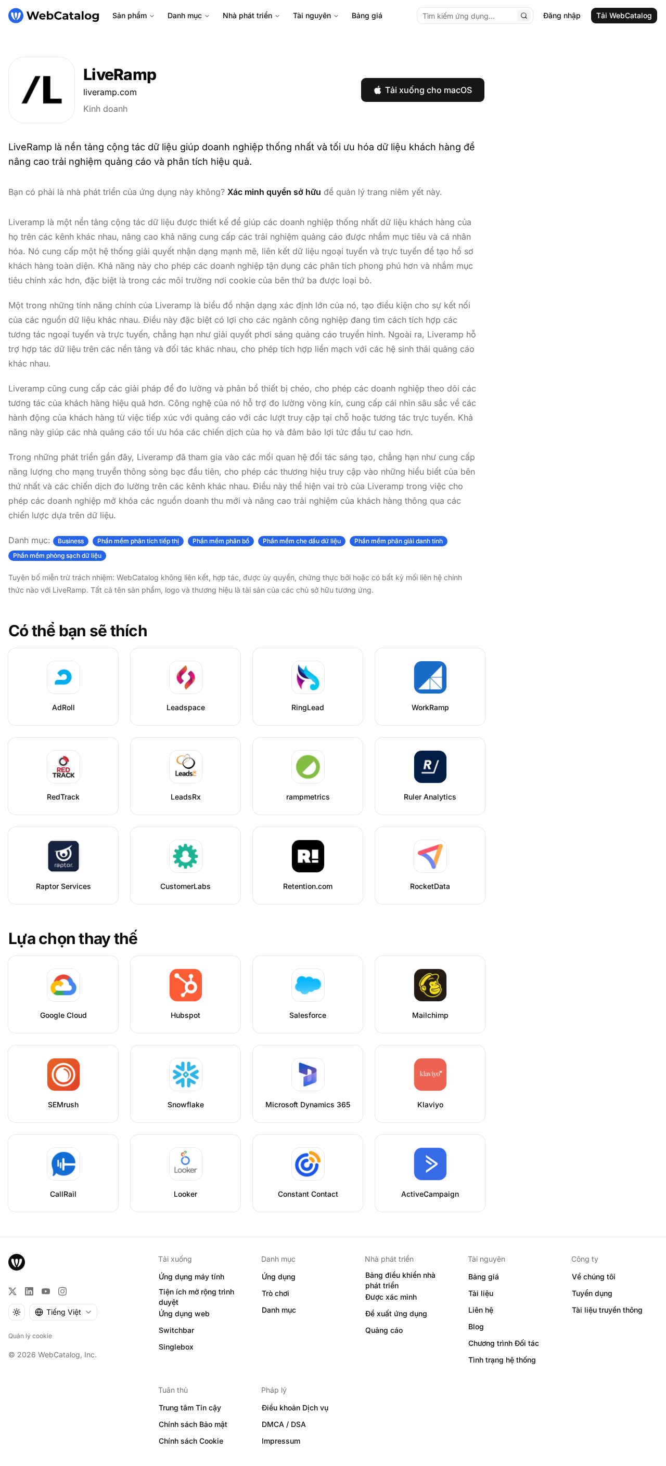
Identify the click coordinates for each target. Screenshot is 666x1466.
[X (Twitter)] (12, 1291)
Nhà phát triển (247, 15)
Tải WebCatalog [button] (624, 15)
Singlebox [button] (176, 1346)
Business (71, 541)
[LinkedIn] (29, 1291)
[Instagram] (62, 1291)
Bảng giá (367, 15)
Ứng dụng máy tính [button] (191, 1276)
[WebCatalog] (16, 1262)
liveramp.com (110, 92)
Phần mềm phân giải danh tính (398, 541)
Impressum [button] (281, 1440)
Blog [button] (476, 1326)
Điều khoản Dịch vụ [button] (295, 1407)
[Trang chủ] (53, 15)
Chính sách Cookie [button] (191, 1440)
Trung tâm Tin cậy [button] (190, 1407)
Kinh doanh (105, 108)
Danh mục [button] (279, 1309)
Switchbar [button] (176, 1330)
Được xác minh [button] (391, 1296)
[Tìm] (524, 15)
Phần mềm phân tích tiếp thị (138, 541)
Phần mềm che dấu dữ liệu (302, 541)
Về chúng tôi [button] (594, 1276)
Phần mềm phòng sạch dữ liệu (57, 555)
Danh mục (185, 15)
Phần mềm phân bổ (221, 541)
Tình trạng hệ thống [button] (502, 1359)
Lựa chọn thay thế (72, 938)
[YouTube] (46, 1291)
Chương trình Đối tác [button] (503, 1343)
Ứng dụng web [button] (184, 1313)
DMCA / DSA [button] (284, 1424)
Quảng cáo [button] (384, 1330)
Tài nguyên (312, 15)
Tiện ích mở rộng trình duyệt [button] (196, 1297)
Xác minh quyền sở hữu (274, 192)
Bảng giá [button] (483, 1276)
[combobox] (63, 1312)
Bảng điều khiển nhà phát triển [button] (400, 1280)
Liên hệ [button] (480, 1309)
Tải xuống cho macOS (428, 90)
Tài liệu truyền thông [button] (607, 1309)
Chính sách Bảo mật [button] (193, 1424)
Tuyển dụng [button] (592, 1293)
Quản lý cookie (30, 1336)
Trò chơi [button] (275, 1293)
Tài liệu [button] (480, 1293)
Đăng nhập (562, 15)
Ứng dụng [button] (279, 1276)
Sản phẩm (129, 15)
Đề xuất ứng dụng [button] (396, 1313)
